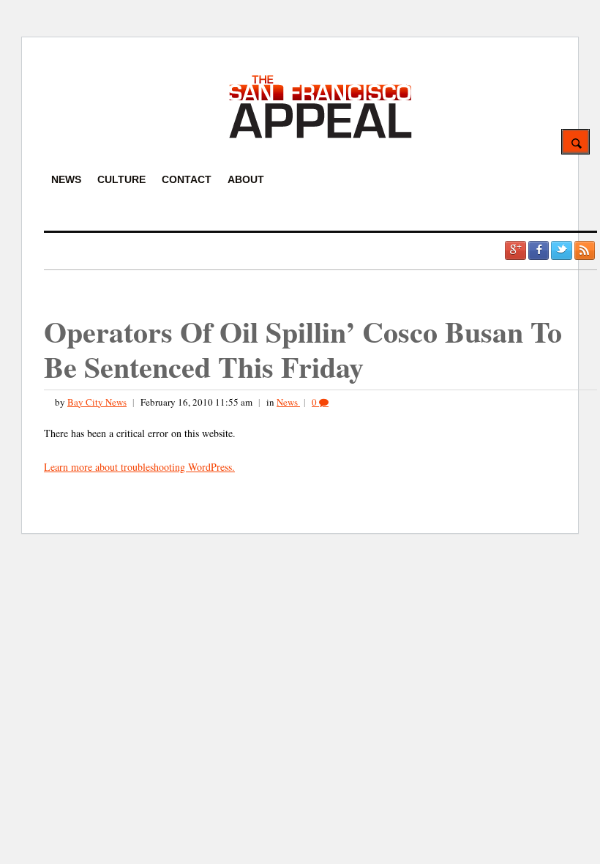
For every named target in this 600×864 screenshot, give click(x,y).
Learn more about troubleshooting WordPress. (139, 467)
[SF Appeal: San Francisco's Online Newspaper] (320, 136)
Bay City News (97, 402)
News (288, 402)
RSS (584, 250)
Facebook (538, 250)
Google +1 (515, 250)
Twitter (561, 250)
